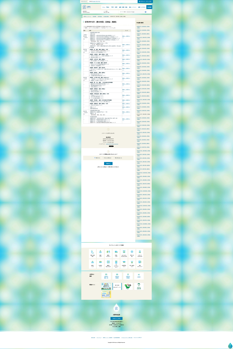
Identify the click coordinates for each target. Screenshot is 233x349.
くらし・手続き (105, 7)
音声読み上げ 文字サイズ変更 (145, 1)
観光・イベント (132, 7)
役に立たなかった (118, 157)
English (94, 1)
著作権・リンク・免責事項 (107, 337)
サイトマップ (84, 1)
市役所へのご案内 (116, 318)
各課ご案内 (93, 337)
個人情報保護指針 (117, 337)
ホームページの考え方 (138, 337)
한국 (97, 1)
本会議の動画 (106, 16)
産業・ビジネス (141, 7)
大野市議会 (100, 16)
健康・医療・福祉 (123, 7)
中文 (99, 1)
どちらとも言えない (107, 157)
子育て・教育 (114, 7)
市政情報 (149, 7)
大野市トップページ (87, 16)
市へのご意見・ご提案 (116, 326)
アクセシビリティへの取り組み (126, 337)
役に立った (98, 157)
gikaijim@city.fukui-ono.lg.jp (112, 144)
